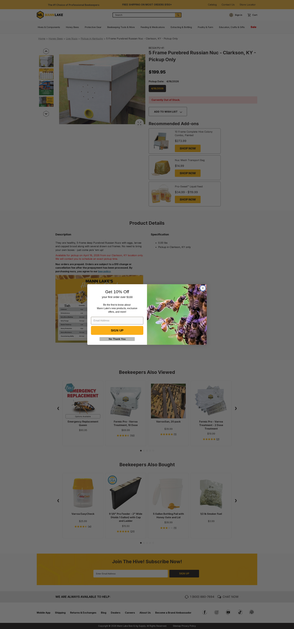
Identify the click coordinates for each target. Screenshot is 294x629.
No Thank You (117, 339)
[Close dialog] (202, 288)
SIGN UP (117, 330)
